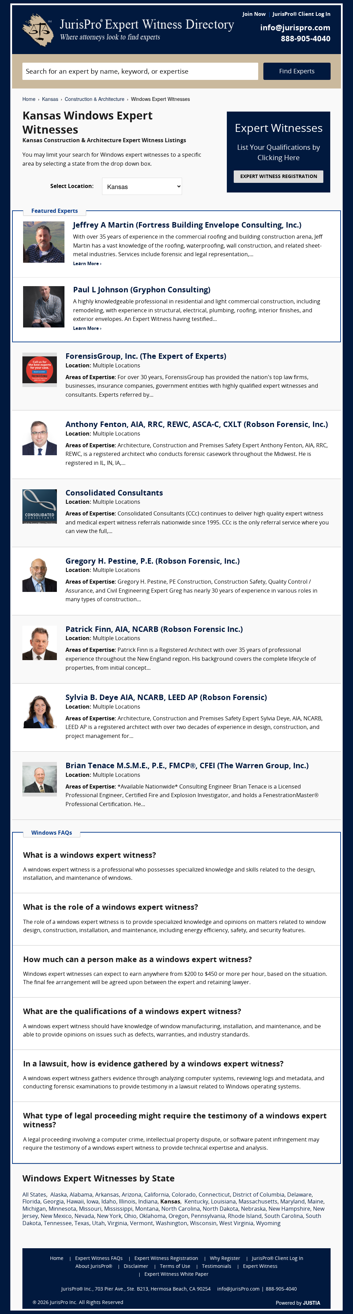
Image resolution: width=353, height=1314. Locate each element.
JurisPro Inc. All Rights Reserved (86, 1302)
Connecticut (214, 1195)
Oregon (178, 1216)
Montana (147, 1209)
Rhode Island (245, 1216)
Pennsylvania (208, 1216)
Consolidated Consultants (114, 494)
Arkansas (107, 1195)
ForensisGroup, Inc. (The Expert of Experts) (145, 357)
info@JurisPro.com (238, 1289)
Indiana (148, 1202)
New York (109, 1216)
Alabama (81, 1195)
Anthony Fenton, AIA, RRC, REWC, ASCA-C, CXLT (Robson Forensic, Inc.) (196, 425)
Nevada (84, 1216)
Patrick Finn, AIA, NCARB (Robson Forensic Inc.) (154, 630)
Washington (171, 1224)
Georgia (53, 1202)
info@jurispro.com (295, 28)
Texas (81, 1224)
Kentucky (196, 1202)
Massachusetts (258, 1202)
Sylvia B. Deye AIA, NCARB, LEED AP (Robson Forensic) (166, 698)
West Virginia (236, 1224)
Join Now (254, 14)
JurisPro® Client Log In (302, 14)
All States (34, 1195)
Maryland (292, 1202)
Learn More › (87, 264)
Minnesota (62, 1209)
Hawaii (75, 1202)
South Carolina (283, 1216)
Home (29, 98)
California (156, 1195)
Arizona (131, 1195)
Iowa (93, 1202)
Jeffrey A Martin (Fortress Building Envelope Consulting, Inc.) (187, 226)
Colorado (184, 1195)
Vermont (141, 1224)
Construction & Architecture (94, 98)
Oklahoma (152, 1216)
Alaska (58, 1195)
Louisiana (223, 1202)
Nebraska (253, 1209)
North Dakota (220, 1209)
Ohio (130, 1216)
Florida (31, 1202)
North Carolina (180, 1209)
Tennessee (58, 1224)
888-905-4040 (306, 39)
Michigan (34, 1209)
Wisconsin (203, 1224)
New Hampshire (289, 1209)
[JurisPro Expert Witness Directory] (128, 30)
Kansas (50, 98)
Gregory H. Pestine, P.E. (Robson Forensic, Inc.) (152, 562)
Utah (98, 1224)
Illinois (127, 1202)
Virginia (117, 1224)
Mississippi (118, 1209)
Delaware (299, 1195)
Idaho (108, 1202)
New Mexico (56, 1216)
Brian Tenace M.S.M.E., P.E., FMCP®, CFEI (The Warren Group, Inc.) (187, 766)
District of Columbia (258, 1195)
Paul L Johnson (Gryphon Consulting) (141, 290)
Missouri (90, 1209)
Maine (315, 1202)
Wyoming (268, 1224)
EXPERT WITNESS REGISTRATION (278, 176)
